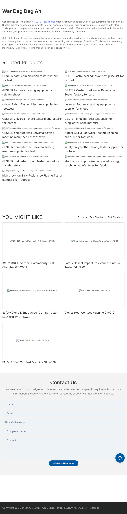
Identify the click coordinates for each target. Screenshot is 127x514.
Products (82, 217)
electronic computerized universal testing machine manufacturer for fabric (92, 163)
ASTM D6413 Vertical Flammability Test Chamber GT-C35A (28, 265)
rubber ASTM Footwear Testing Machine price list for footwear (91, 135)
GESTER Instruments (44, 21)
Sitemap (94, 507)
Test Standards (115, 217)
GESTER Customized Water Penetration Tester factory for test (90, 92)
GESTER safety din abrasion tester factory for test (30, 78)
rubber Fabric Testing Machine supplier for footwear (30, 106)
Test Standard (97, 217)
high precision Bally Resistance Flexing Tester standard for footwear (32, 177)
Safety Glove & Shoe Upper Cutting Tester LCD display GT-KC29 (30, 314)
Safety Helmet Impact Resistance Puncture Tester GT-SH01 (93, 265)
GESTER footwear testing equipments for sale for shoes (29, 92)
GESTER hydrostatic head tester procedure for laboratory (30, 163)
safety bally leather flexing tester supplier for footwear (94, 149)
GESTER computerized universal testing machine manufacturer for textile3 (28, 135)
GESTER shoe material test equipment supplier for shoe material (89, 121)
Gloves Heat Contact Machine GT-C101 (90, 312)
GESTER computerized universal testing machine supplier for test (28, 149)
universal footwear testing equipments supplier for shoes (90, 106)
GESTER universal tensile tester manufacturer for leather (32, 121)
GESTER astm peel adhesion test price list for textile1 (94, 78)
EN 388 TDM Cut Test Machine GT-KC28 (29, 362)
